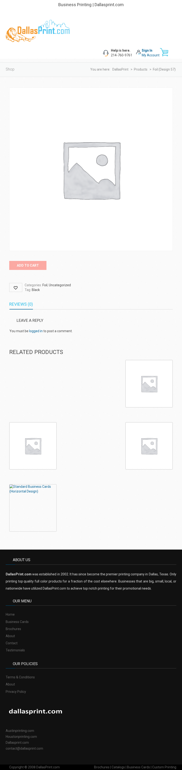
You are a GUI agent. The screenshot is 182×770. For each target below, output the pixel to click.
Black (36, 290)
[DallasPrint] (38, 30)
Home (10, 614)
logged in (36, 331)
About (10, 636)
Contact (12, 643)
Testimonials (15, 650)
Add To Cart (28, 265)
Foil (44, 285)
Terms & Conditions (20, 677)
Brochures (13, 629)
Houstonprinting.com (21, 737)
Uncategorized (60, 285)
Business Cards (17, 622)
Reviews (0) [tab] (21, 304)
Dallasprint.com (17, 742)
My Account (150, 55)
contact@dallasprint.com (24, 748)
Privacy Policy (16, 692)
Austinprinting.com (20, 731)
